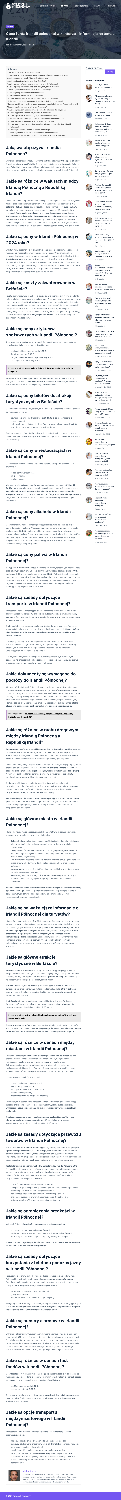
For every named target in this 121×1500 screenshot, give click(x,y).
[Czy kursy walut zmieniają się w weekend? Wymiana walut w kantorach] (89, 378)
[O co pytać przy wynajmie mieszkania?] (89, 87)
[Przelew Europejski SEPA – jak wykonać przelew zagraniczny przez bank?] (89, 187)
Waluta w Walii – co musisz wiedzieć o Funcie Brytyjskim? (102, 143)
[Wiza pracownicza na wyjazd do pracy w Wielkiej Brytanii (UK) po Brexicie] (89, 98)
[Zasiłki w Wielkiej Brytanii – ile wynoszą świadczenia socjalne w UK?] (89, 236)
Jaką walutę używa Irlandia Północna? (24, 72)
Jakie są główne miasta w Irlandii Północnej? (28, 107)
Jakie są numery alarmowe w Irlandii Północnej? (30, 130)
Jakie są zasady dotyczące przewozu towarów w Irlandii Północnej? (37, 118)
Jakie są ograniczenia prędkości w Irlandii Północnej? (32, 121)
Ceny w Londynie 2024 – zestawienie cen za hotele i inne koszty (104, 334)
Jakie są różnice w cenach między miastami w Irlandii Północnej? (36, 115)
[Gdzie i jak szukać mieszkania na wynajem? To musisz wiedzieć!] (89, 156)
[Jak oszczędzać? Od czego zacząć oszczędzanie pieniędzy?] (89, 516)
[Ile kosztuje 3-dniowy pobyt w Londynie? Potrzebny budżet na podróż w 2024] (89, 126)
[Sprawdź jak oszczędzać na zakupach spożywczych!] (89, 441)
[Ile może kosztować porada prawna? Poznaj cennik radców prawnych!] (89, 425)
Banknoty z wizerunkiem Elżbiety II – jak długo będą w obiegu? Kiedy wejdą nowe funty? (104, 270)
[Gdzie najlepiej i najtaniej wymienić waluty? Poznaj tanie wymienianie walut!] (89, 394)
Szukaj (110, 72)
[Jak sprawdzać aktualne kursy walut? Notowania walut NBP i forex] (89, 411)
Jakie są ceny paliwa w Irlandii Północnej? (26, 95)
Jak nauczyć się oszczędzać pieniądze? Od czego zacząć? (104, 486)
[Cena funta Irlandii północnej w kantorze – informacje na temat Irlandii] (89, 317)
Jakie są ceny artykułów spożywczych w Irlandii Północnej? (33, 84)
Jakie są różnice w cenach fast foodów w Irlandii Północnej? (34, 133)
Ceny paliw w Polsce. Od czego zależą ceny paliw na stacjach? (104, 364)
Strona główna (47, 6)
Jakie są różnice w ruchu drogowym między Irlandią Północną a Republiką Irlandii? (44, 104)
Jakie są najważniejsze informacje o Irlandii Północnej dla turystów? (38, 110)
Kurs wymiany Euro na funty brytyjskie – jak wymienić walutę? (104, 173)
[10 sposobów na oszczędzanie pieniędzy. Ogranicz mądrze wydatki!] (89, 455)
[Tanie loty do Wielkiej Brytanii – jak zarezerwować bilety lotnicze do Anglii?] (89, 203)
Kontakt (111, 6)
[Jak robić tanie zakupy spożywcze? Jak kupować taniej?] (89, 472)
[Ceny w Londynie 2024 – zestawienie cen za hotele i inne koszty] (89, 333)
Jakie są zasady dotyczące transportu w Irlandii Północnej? (34, 98)
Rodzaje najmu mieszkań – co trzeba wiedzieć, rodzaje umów (105, 287)
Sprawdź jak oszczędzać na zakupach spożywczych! (105, 442)
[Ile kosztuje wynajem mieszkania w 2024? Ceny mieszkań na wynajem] (89, 220)
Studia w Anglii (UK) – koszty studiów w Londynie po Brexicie (103, 254)
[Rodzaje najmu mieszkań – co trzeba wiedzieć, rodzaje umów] (89, 286)
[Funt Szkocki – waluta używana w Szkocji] (89, 115)
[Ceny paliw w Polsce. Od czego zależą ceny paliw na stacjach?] (89, 364)
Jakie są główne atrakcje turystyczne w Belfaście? (30, 113)
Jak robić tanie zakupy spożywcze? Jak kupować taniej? (104, 472)
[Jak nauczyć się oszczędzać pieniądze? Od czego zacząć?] (89, 486)
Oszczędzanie (81, 6)
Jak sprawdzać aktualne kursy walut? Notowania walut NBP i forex (105, 411)
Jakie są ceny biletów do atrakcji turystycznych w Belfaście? (34, 87)
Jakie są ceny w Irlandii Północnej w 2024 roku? (29, 78)
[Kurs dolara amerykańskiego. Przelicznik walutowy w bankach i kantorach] (89, 347)
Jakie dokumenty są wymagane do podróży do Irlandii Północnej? (37, 101)
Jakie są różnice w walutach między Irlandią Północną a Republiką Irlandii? (39, 75)
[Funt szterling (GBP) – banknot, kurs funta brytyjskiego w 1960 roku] (89, 300)
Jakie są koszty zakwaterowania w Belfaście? (27, 81)
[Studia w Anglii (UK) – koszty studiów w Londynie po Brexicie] (89, 253)
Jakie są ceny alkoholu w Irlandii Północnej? (27, 93)
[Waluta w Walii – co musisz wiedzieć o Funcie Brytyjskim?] (89, 142)
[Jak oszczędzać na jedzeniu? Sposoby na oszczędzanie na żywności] (89, 533)
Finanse (64, 6)
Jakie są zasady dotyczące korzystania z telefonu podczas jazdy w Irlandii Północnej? (40, 125)
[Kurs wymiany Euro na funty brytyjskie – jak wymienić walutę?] (89, 173)
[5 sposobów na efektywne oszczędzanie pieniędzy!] (89, 500)
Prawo (97, 6)
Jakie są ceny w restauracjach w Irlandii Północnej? (30, 90)
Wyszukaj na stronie (94, 68)
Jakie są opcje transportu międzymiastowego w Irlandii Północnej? (37, 135)
